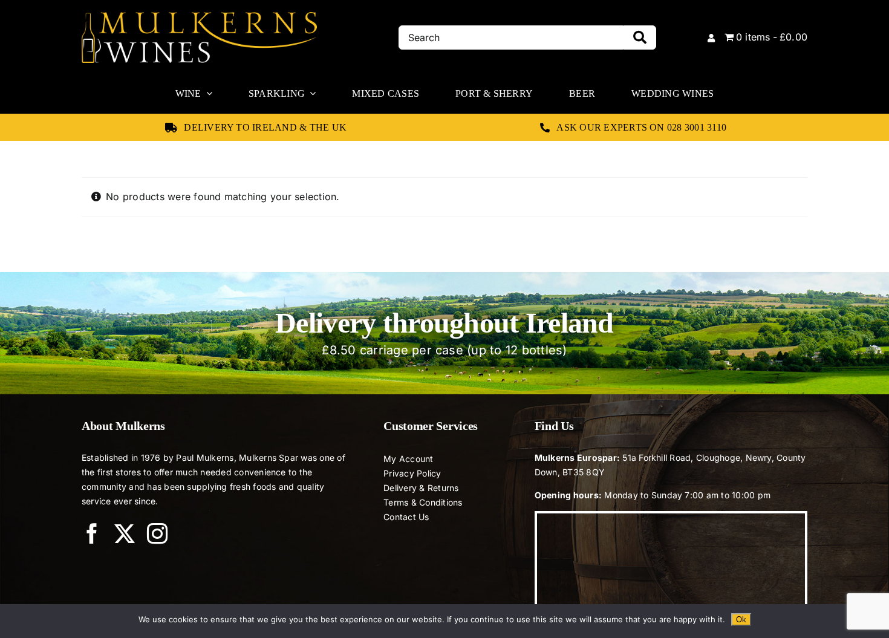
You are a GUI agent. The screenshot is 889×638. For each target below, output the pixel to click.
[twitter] (124, 533)
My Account (408, 459)
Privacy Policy (412, 473)
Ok (741, 619)
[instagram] (157, 533)
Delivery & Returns (420, 488)
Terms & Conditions (422, 502)
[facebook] (92, 533)
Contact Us (406, 517)
